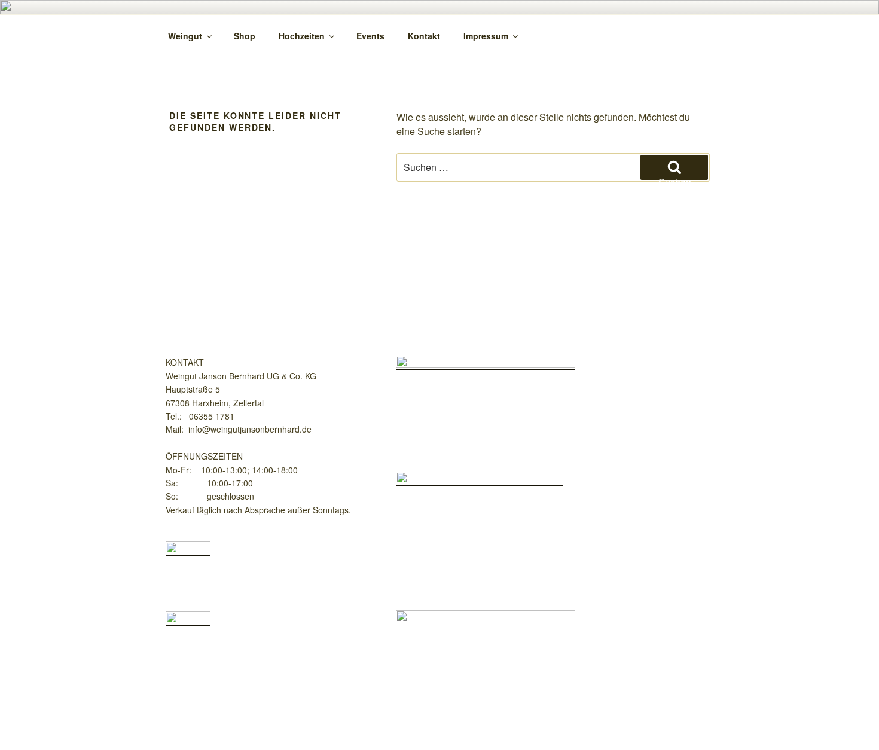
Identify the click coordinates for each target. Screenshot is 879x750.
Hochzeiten (302, 36)
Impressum (485, 36)
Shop (244, 36)
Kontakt (424, 36)
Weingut (185, 36)
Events (370, 36)
